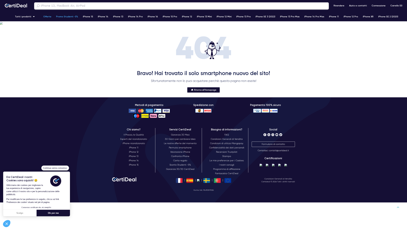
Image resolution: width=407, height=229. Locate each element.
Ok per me (53, 213)
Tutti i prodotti (23, 16)
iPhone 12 (187, 16)
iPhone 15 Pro (170, 16)
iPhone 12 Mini (224, 16)
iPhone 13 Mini (204, 16)
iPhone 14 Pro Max (314, 16)
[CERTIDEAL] (16, 6)
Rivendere (339, 5)
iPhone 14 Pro (135, 16)
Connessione (379, 5)
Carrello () (396, 5)
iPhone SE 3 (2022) (265, 16)
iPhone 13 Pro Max (290, 16)
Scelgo (19, 213)
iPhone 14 (103, 16)
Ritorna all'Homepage (205, 90)
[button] (6, 223)
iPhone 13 (118, 16)
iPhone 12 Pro (351, 16)
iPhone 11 (334, 16)
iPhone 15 (88, 16)
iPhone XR (368, 16)
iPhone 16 (153, 16)
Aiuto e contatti (358, 5)
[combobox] (181, 5)
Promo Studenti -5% (67, 16)
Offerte (47, 16)
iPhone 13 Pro (243, 16)
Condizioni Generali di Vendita (278, 178)
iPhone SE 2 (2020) (388, 16)
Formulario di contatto (273, 144)
